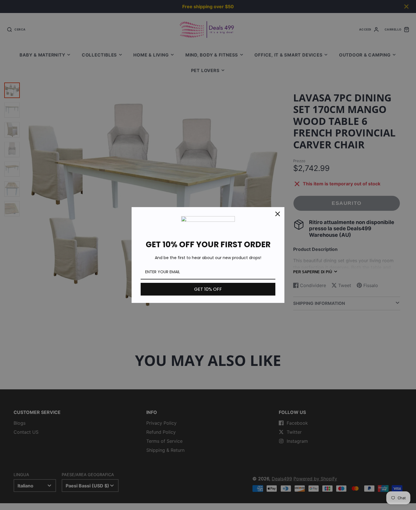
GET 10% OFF (208, 289)
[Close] (277, 214)
